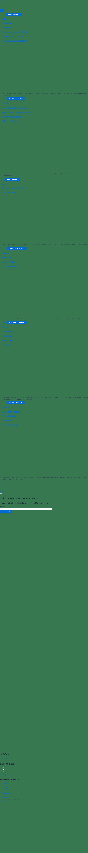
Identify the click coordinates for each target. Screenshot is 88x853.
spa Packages (9, 192)
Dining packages (11, 121)
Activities (7, 27)
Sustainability (9, 416)
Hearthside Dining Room (15, 108)
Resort (6, 327)
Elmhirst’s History (11, 412)
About (6, 407)
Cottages (7, 23)
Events (6, 253)
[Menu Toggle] (2, 10)
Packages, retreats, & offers (16, 32)
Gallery (6, 344)
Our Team (7, 420)
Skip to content (4, 1)
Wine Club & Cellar (12, 117)
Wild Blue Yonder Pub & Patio (17, 112)
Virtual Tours (9, 331)
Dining (6, 103)
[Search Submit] (2, 511)
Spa (5, 184)
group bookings (10, 266)
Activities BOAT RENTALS (15, 41)
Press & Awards (10, 425)
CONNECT (5, 793)
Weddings (8, 257)
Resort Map (8, 340)
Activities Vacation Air (14, 36)
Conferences (9, 262)
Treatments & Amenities (14, 188)
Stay (5, 19)
